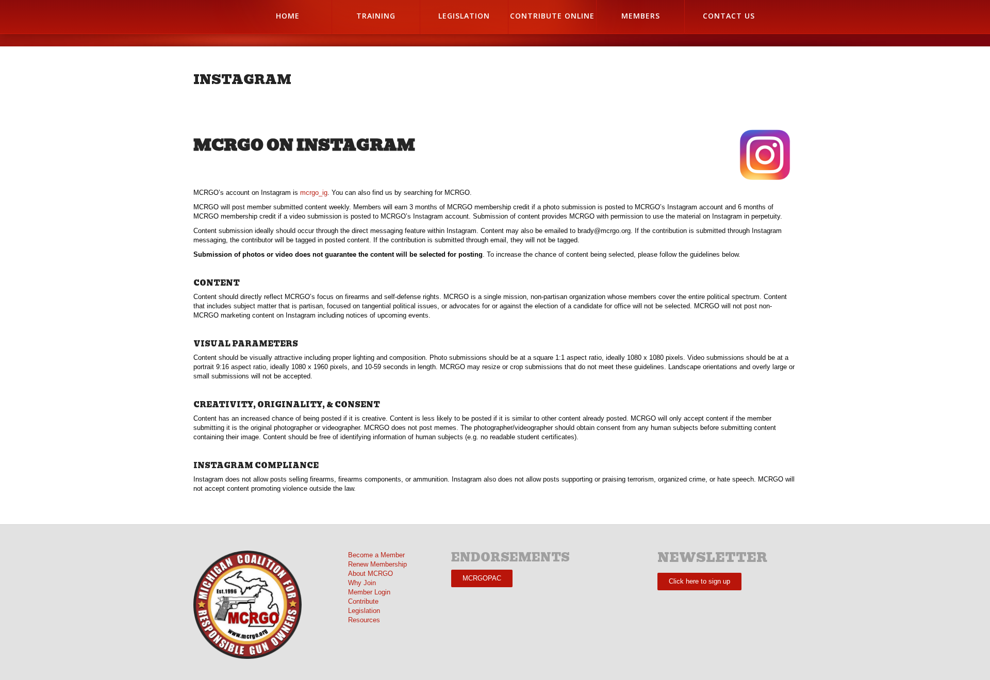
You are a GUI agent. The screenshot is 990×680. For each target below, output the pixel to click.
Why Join (362, 583)
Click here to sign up (699, 581)
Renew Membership (377, 564)
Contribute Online (552, 16)
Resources (364, 620)
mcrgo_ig (313, 192)
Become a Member (376, 555)
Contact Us (729, 16)
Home (288, 16)
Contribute (363, 601)
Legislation (464, 16)
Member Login (369, 592)
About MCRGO (370, 573)
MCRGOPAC (482, 578)
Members (640, 16)
